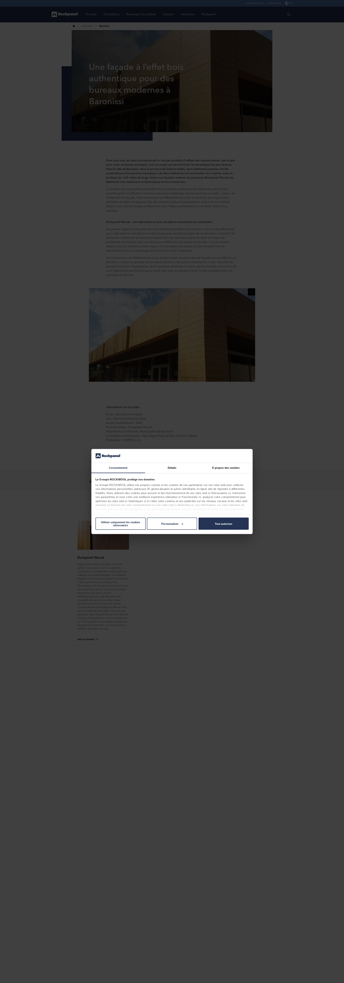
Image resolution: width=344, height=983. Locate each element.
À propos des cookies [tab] (226, 467)
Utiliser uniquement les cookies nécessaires (120, 524)
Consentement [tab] (118, 467)
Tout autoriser (223, 523)
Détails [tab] (172, 467)
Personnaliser (170, 523)
